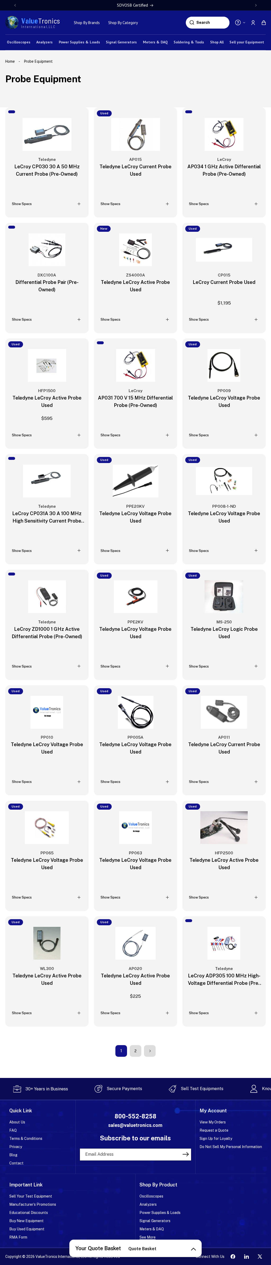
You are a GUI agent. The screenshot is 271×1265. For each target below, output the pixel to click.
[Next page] (150, 1051)
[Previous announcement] (15, 5)
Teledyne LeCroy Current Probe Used (135, 170)
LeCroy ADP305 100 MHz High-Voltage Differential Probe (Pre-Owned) (224, 980)
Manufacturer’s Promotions (32, 1204)
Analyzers (148, 1204)
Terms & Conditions (25, 1138)
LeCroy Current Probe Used (224, 282)
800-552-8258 (135, 1116)
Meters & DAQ (151, 1229)
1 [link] (121, 1050)
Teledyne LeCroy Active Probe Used (135, 285)
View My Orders (213, 1122)
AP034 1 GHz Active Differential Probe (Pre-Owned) (224, 170)
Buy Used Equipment (26, 1229)
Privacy (15, 1147)
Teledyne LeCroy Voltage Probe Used (224, 401)
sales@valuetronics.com (135, 1125)
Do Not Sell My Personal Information (231, 1147)
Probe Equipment (38, 61)
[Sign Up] (185, 1154)
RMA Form (18, 1237)
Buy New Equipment (26, 1221)
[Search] (191, 22)
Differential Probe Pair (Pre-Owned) (47, 285)
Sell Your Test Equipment (30, 1196)
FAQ (13, 1130)
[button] (263, 22)
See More (147, 1237)
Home (10, 61)
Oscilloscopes (151, 1196)
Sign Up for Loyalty (216, 1138)
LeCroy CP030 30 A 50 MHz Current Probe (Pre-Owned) (47, 170)
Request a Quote (214, 1130)
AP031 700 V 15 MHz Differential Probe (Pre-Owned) (135, 401)
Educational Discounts (28, 1212)
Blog (13, 1155)
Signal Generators (154, 1221)
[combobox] (212, 23)
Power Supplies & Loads (159, 1212)
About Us (17, 1122)
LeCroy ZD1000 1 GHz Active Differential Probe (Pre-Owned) (47, 632)
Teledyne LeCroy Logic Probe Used (224, 632)
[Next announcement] (256, 5)
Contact (16, 1163)
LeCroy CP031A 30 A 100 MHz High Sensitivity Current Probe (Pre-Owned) (47, 518)
